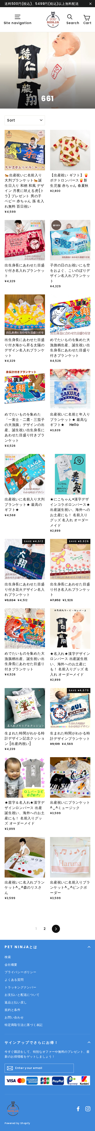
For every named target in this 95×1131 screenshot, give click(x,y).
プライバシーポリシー (20, 972)
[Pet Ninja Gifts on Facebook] (78, 1108)
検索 (8, 957)
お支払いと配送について (22, 995)
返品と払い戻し (16, 1002)
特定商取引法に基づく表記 (24, 1025)
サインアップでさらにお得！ (32, 1042)
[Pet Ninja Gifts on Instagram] (87, 1108)
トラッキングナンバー (20, 987)
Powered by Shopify (17, 1123)
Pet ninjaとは (21, 946)
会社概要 (11, 964)
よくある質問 (14, 980)
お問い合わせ (14, 1017)
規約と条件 (13, 1010)
